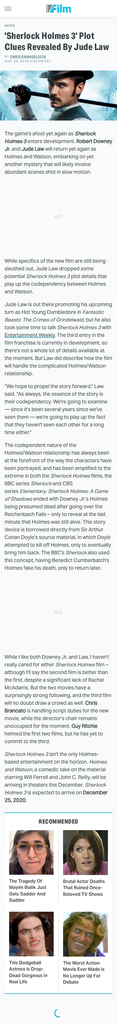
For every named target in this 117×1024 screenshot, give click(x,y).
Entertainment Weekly (30, 335)
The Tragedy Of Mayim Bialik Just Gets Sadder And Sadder (27, 890)
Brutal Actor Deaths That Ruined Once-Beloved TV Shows (84, 887)
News (10, 26)
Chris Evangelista (28, 57)
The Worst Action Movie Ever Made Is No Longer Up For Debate (84, 972)
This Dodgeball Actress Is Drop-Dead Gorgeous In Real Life (28, 972)
